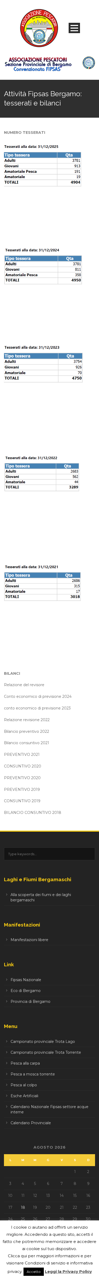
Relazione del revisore (24, 684)
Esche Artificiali (24, 1095)
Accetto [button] (34, 1271)
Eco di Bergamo (26, 990)
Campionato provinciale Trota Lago (43, 1041)
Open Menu (74, 28)
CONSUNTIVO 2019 (22, 801)
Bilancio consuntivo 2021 (26, 742)
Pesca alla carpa (25, 1063)
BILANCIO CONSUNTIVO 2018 (32, 812)
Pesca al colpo (24, 1085)
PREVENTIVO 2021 (22, 754)
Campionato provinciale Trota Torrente (46, 1052)
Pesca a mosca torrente (33, 1074)
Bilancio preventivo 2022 (26, 731)
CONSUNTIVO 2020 (22, 766)
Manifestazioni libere (29, 939)
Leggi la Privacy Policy (68, 1271)
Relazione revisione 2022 (27, 719)
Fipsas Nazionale (26, 979)
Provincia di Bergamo (30, 1001)
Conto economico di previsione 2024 (38, 696)
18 (23, 1207)
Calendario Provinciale (31, 1123)
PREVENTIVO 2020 (22, 777)
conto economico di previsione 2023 (37, 708)
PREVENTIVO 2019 (22, 789)
